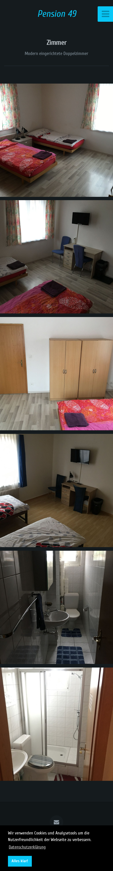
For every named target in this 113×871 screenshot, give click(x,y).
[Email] (56, 822)
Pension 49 (56, 14)
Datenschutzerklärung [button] (27, 847)
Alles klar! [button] (20, 861)
